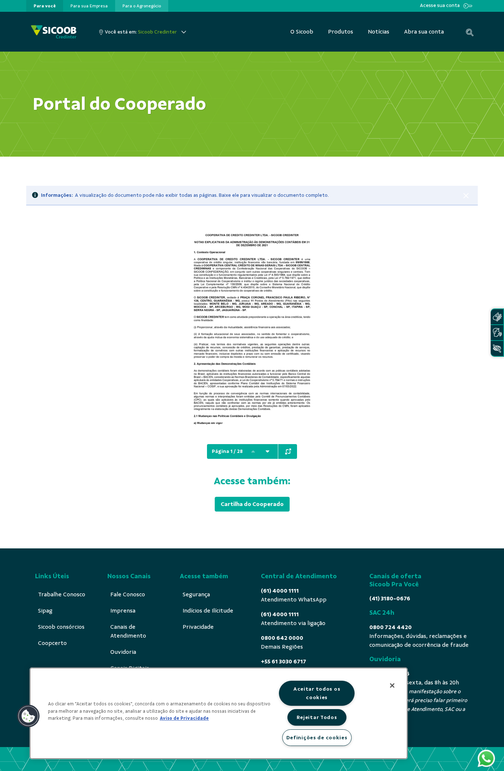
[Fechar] (466, 196)
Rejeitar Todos (317, 717)
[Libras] (497, 316)
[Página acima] (253, 451)
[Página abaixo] (267, 451)
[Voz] (497, 332)
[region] (219, 713)
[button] (28, 716)
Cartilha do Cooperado (252, 504)
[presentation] (44, 6)
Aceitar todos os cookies (317, 693)
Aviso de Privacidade (184, 718)
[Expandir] (288, 451)
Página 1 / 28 (227, 451)
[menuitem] (44, 6)
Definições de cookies (317, 737)
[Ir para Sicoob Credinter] (54, 32)
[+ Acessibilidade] (497, 348)
